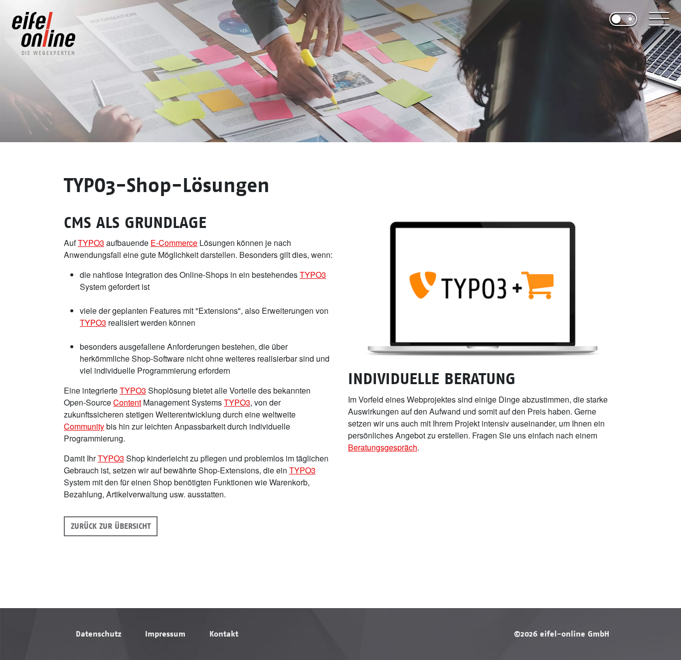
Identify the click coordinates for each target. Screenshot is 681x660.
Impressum (165, 634)
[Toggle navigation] (659, 19)
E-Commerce (174, 242)
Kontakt (223, 634)
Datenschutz (98, 634)
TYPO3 (91, 242)
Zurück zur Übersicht (111, 526)
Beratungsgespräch (382, 447)
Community (84, 426)
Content (127, 402)
